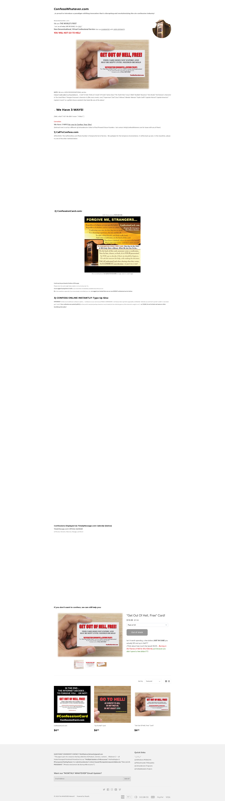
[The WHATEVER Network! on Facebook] (108, 790)
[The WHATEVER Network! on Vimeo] (120, 790)
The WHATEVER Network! (67, 796)
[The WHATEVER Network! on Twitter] (104, 790)
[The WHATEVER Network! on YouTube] (116, 790)
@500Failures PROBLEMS (142, 760)
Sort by (140, 681)
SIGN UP (126, 779)
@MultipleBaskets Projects (143, 769)
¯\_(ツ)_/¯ (137, 757)
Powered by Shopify (83, 796)
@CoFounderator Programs (143, 766)
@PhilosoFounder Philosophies (144, 763)
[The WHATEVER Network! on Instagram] (112, 790)
